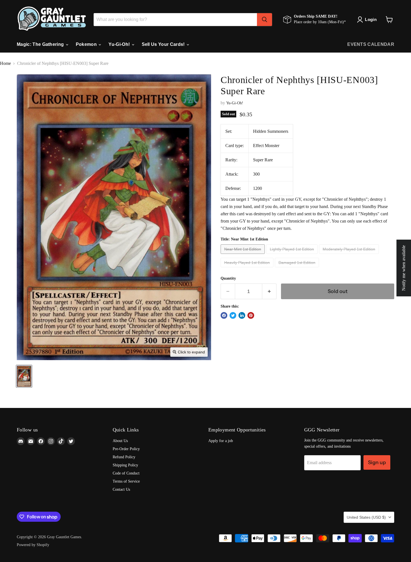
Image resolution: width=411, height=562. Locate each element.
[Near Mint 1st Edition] (243, 255)
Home (5, 63)
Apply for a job (220, 441)
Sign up (377, 462)
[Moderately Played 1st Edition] (349, 255)
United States (366, 517)
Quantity (228, 278)
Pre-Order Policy (126, 449)
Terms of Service (126, 481)
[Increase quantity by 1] (269, 291)
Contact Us (121, 489)
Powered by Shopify (33, 545)
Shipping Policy (125, 465)
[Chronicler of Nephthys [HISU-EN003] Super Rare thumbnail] (24, 376)
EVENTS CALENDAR (370, 44)
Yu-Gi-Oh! (119, 44)
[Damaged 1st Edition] (297, 268)
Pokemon (87, 44)
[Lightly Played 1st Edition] (292, 255)
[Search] (264, 19)
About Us (120, 441)
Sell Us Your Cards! (164, 44)
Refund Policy (124, 457)
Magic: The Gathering (41, 44)
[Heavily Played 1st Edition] (248, 268)
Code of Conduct (126, 473)
